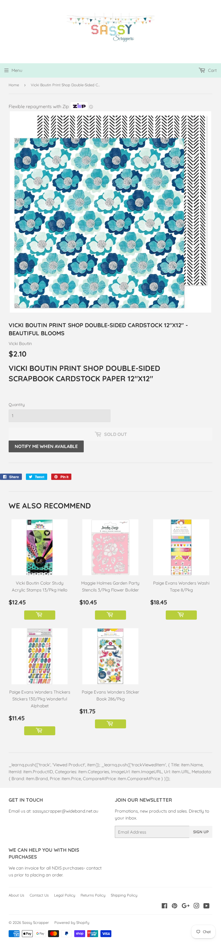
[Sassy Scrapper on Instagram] (196, 906)
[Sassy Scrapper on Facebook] (164, 906)
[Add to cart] (39, 615)
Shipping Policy (124, 895)
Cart (212, 70)
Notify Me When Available (46, 446)
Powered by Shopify (71, 922)
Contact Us (39, 895)
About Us (16, 895)
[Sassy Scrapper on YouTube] (206, 906)
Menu (17, 70)
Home (14, 85)
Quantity (17, 404)
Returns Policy (93, 895)
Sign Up (201, 831)
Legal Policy (64, 895)
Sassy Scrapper (35, 922)
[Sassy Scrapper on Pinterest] (175, 906)
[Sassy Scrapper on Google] (186, 906)
